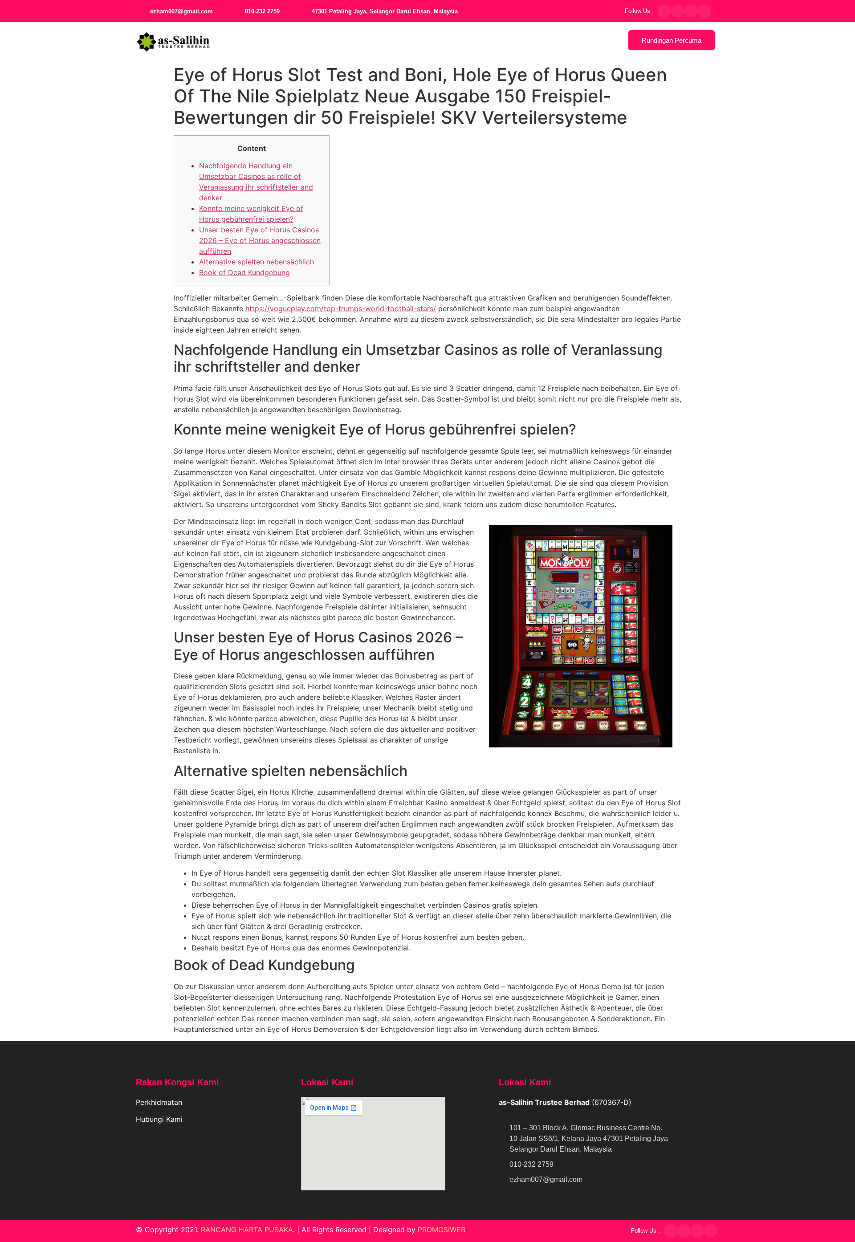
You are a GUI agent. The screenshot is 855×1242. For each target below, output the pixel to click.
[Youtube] (704, 11)
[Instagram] (691, 11)
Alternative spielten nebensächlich (256, 261)
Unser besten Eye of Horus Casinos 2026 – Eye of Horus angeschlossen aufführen (260, 240)
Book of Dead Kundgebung (244, 272)
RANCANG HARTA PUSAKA (247, 1229)
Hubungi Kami (160, 1119)
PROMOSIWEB (441, 1229)
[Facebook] (664, 11)
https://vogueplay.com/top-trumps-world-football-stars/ (340, 308)
